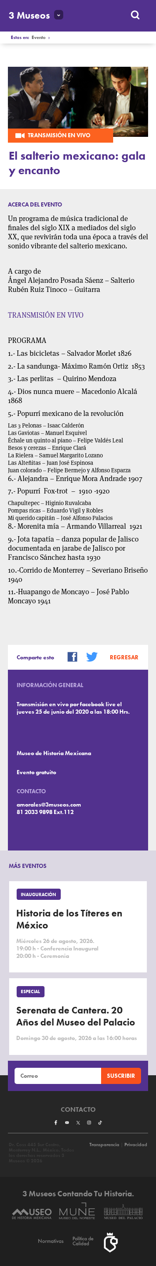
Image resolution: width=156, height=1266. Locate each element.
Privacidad (135, 1144)
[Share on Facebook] (69, 656)
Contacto (78, 1110)
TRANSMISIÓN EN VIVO (46, 315)
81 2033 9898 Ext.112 (45, 812)
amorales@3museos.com (49, 804)
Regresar (124, 657)
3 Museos (29, 16)
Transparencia (104, 1144)
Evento (39, 37)
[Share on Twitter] (89, 656)
